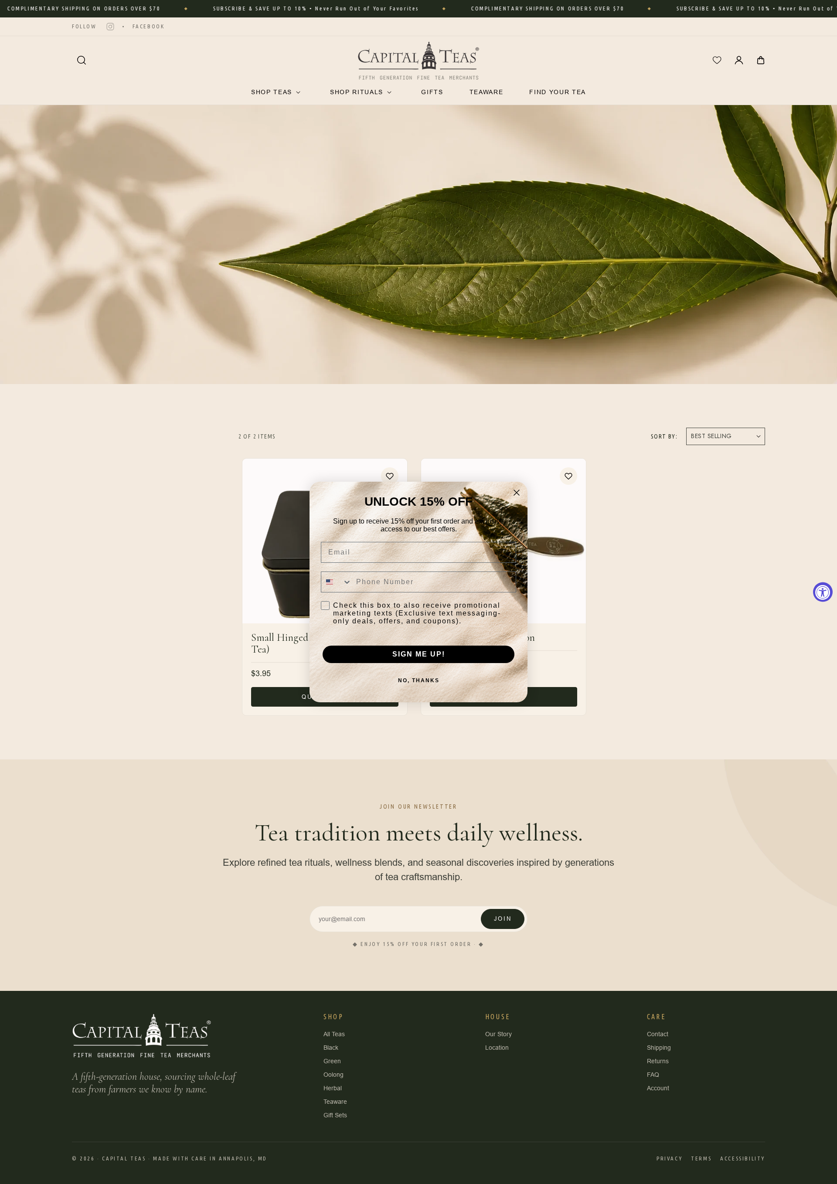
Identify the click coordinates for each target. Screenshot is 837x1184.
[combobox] (336, 582)
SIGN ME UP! (418, 654)
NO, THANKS (418, 680)
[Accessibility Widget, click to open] (823, 592)
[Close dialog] (516, 492)
